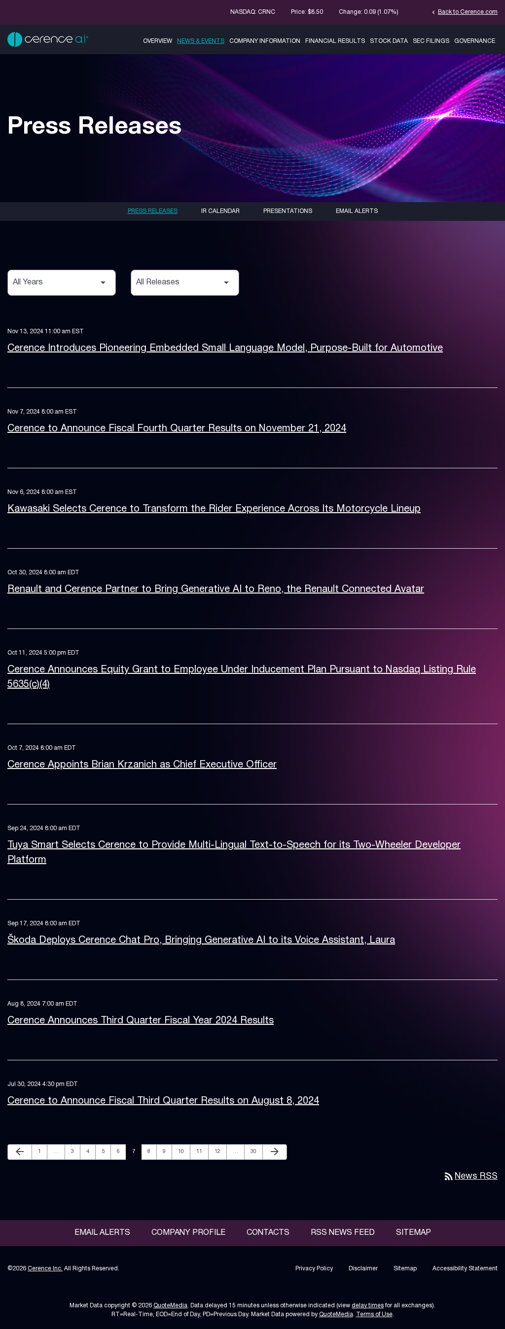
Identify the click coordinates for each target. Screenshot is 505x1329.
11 (202, 1151)
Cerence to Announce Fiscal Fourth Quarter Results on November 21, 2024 (176, 428)
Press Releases (153, 211)
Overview (157, 41)
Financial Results (335, 41)
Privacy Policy (314, 1268)
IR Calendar (220, 211)
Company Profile (188, 1232)
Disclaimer (363, 1268)
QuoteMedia (170, 1305)
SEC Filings (431, 41)
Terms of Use (374, 1314)
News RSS (470, 1176)
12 (220, 1151)
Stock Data (389, 41)
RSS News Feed (343, 1232)
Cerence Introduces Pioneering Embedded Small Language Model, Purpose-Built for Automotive (225, 348)
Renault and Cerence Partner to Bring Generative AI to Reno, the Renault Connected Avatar (215, 589)
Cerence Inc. (45, 1268)
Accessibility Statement (465, 1268)
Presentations (287, 211)
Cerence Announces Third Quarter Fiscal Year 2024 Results (140, 1020)
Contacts (268, 1232)
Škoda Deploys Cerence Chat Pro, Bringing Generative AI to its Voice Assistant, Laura (201, 940)
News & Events (200, 41)
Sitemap (413, 1232)
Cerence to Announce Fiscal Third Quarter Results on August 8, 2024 (163, 1101)
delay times (368, 1305)
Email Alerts (357, 211)
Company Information (264, 41)
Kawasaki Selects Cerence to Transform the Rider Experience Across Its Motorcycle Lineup (214, 509)
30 (256, 1151)
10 (184, 1151)
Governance (474, 41)
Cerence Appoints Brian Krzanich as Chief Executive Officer (142, 765)
